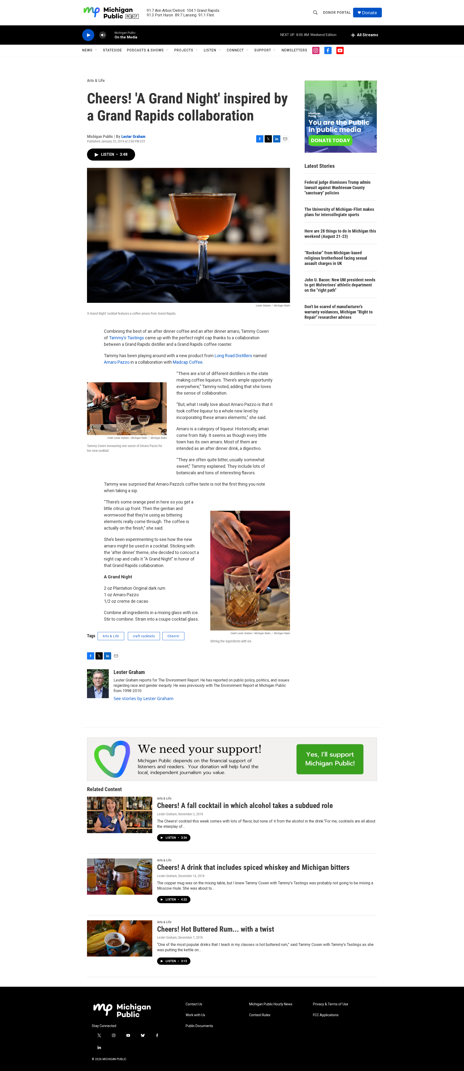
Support (262, 50)
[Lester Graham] (98, 683)
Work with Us (195, 1015)
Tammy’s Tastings (126, 337)
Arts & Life (96, 80)
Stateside (112, 50)
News (87, 50)
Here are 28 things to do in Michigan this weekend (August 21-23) (340, 233)
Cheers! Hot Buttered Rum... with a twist (215, 929)
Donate (369, 12)
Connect (235, 50)
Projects (183, 50)
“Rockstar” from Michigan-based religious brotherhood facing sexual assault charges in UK (335, 258)
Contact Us (194, 1004)
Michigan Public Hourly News (270, 1004)
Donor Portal (337, 12)
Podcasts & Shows (145, 50)
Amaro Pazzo (117, 362)
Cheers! (173, 636)
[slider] (110, 34)
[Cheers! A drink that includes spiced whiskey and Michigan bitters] (119, 876)
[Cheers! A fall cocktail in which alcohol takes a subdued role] (119, 815)
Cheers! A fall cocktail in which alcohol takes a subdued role (245, 805)
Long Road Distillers (233, 355)
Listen (210, 50)
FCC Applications (326, 1015)
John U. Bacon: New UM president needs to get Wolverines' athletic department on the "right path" (339, 285)
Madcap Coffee (188, 362)
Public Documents (199, 1026)
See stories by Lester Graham (144, 698)
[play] (88, 35)
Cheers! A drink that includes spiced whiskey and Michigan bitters (253, 867)
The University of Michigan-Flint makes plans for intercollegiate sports (339, 212)
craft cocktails (144, 636)
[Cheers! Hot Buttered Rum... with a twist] (119, 938)
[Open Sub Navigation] (96, 50)
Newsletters (294, 50)
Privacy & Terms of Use (330, 1004)
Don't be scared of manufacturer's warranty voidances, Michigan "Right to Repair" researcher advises (338, 312)
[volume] (103, 35)
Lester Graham (133, 136)
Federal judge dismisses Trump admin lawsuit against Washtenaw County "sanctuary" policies (337, 187)
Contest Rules (259, 1015)
